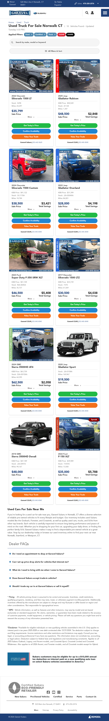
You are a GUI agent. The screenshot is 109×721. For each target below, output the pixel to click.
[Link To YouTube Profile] (53, 692)
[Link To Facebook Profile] (48, 692)
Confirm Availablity (31, 131)
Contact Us (91, 697)
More (30, 117)
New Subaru (20, 697)
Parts (79, 697)
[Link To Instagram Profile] (59, 692)
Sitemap (46, 710)
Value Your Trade (31, 137)
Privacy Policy (58, 710)
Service (69, 697)
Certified (57, 697)
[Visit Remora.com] (94, 718)
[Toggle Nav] (105, 13)
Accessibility (72, 710)
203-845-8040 (83, 142)
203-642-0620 (37, 142)
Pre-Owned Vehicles (39, 697)
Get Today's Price (31, 126)
